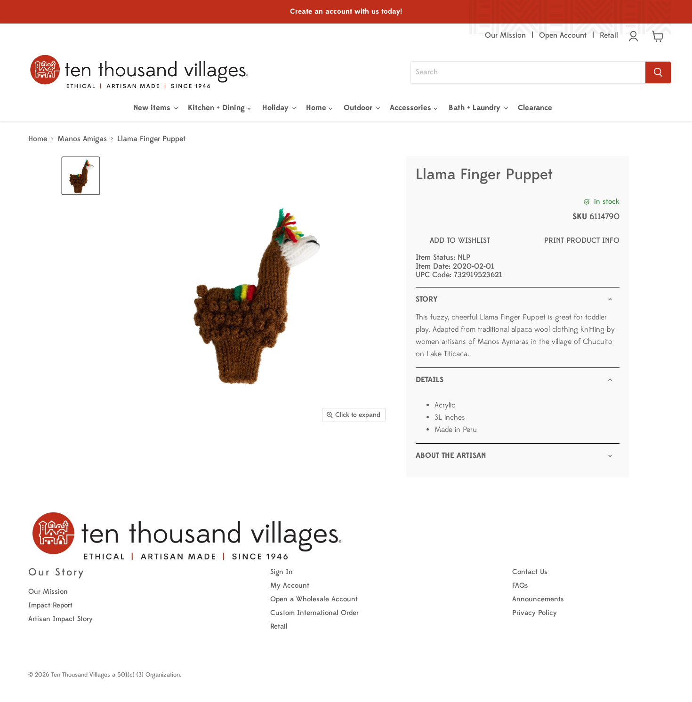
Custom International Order (314, 612)
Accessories (412, 107)
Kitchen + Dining (217, 107)
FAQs (520, 585)
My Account (289, 585)
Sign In (281, 571)
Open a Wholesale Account (314, 599)
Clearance (535, 107)
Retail (609, 35)
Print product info (582, 240)
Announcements (538, 599)
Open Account (563, 35)
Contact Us (529, 571)
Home (317, 107)
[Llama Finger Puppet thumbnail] (80, 175)
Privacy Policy (534, 612)
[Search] (658, 72)
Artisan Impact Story (60, 618)
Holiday (276, 107)
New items (153, 107)
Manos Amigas (82, 139)
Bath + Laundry (476, 107)
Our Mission (505, 35)
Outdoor (359, 107)
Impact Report (50, 605)
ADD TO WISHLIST (460, 240)
